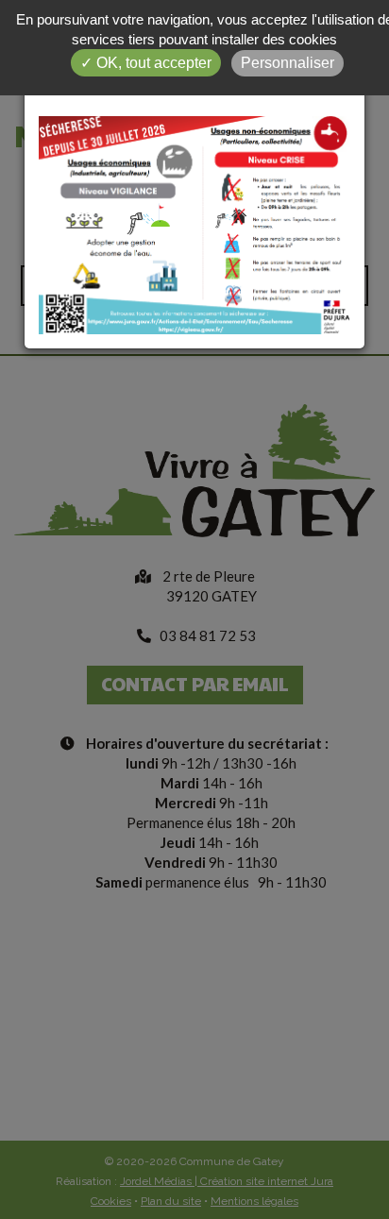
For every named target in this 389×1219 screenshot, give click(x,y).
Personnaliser (287, 63)
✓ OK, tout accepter (145, 63)
